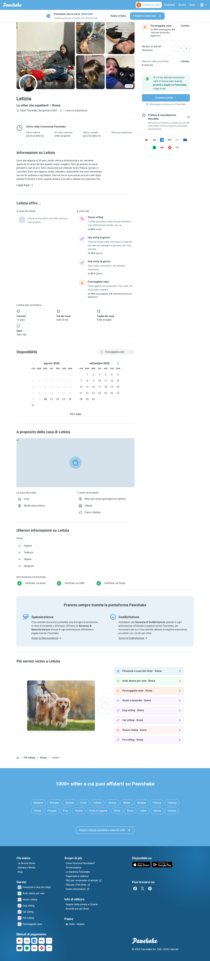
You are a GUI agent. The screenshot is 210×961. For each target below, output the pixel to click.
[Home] (17, 757)
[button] (166, 83)
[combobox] (116, 352)
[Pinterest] (150, 888)
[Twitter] (142, 888)
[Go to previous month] (33, 363)
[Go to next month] (118, 363)
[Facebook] (135, 888)
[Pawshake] (12, 5)
